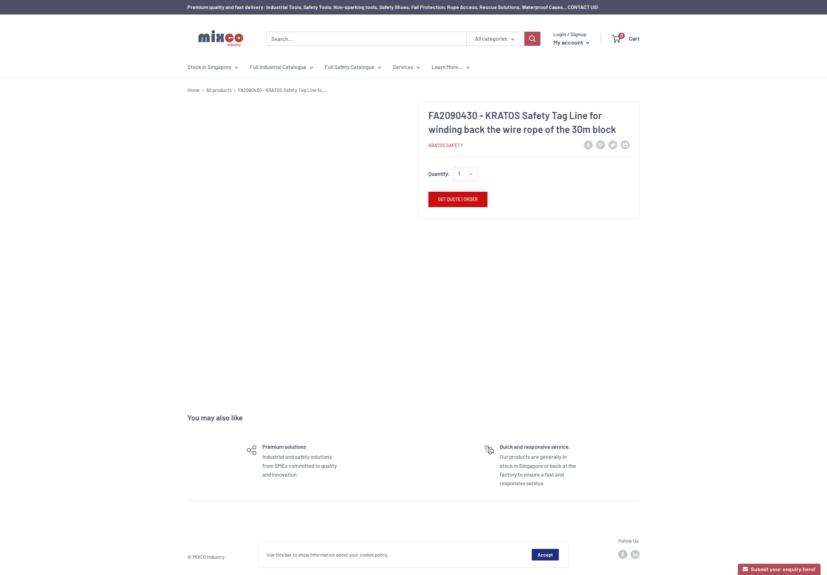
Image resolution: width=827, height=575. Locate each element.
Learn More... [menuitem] (447, 67)
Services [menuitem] (403, 67)
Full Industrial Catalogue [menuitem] (278, 67)
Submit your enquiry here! (782, 569)
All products (219, 90)
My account (568, 42)
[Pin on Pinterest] (600, 144)
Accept (545, 555)
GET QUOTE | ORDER (458, 199)
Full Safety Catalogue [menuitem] (349, 67)
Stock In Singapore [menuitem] (209, 67)
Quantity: (439, 173)
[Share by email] (625, 144)
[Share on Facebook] (588, 144)
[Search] (532, 39)
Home (193, 90)
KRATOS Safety (445, 145)
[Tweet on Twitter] (612, 144)
